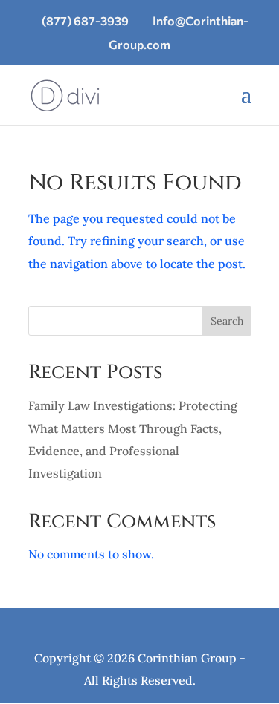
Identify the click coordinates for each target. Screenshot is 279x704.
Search (227, 320)
